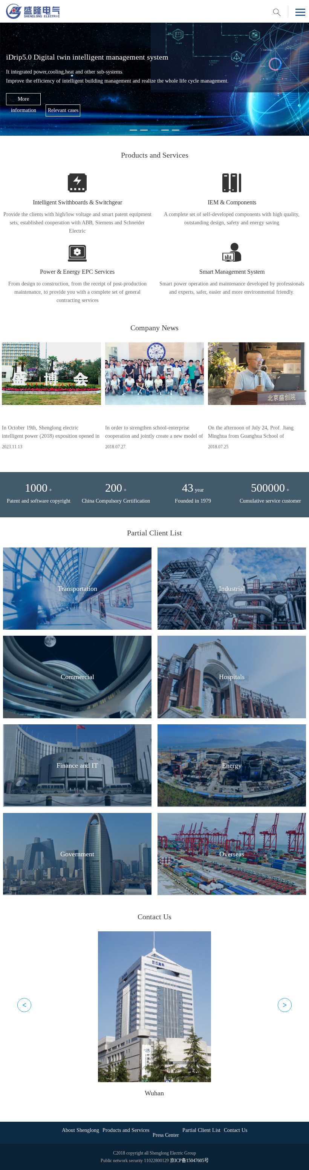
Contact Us (235, 1130)
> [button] (285, 1005)
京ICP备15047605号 (189, 1160)
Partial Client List (201, 1130)
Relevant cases (63, 110)
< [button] (24, 1005)
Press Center (166, 1135)
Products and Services (125, 1130)
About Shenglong (80, 1130)
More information (23, 100)
